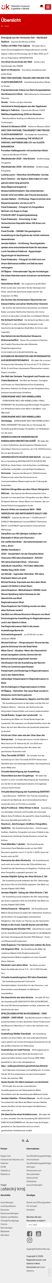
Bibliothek (5, 1231)
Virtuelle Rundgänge (10, 1221)
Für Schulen (31, 1206)
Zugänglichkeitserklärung (38, 1249)
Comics (4, 1224)
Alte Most (5, 1235)
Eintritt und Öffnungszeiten (38, 1202)
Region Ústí (6, 1156)
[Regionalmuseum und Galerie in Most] (2, 26)
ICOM (3, 1167)
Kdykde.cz (5, 1174)
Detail (6, 26)
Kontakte (30, 1210)
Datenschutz (32, 1178)
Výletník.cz (5, 1170)
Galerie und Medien (9, 1217)
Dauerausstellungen (10, 1213)
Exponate (5, 1210)
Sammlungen (6, 1228)
